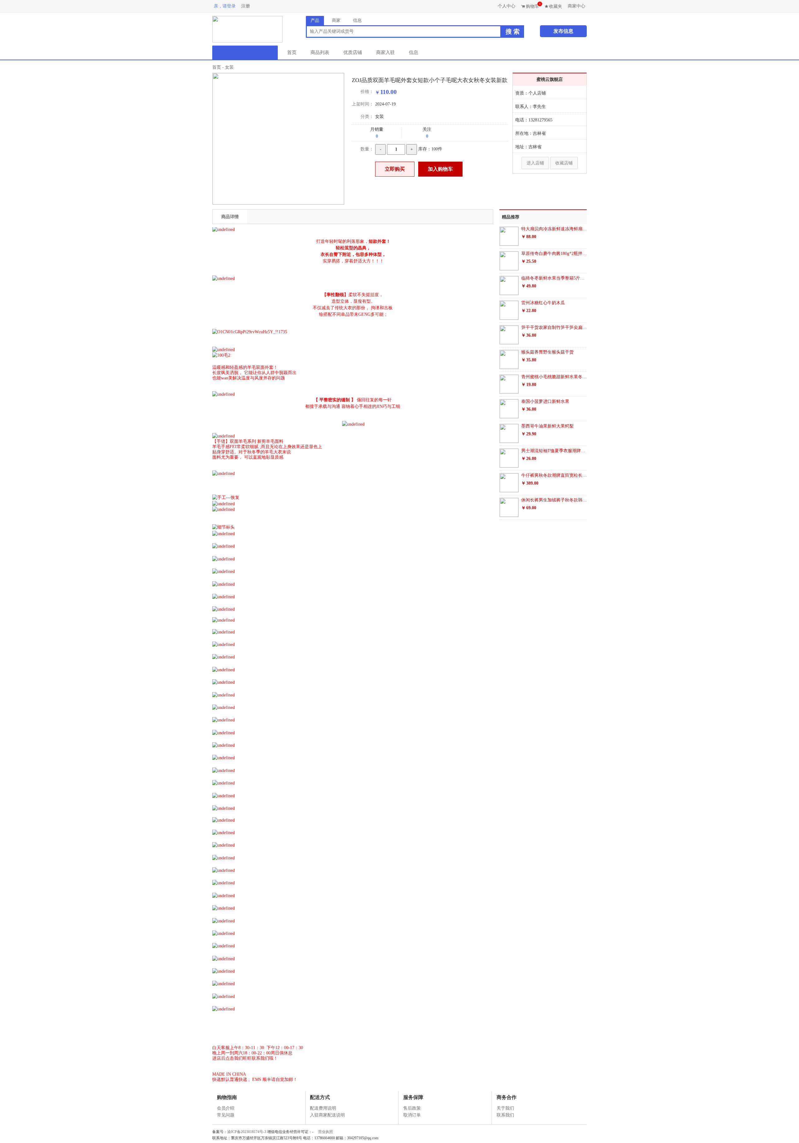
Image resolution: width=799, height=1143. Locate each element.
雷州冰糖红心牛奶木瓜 (543, 302)
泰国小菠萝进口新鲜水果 (545, 401)
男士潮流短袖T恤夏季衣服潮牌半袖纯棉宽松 (554, 450)
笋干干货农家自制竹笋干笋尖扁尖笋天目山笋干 (554, 327)
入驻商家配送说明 (327, 1115)
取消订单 (412, 1115)
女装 (229, 67)
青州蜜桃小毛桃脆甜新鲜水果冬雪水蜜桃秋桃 (554, 376)
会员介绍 (225, 1108)
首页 (292, 52)
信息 (413, 52)
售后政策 (412, 1108)
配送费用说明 (323, 1108)
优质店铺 (352, 52)
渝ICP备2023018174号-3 (246, 1132)
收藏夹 (555, 6)
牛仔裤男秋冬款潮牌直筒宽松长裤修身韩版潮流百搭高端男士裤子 (554, 475)
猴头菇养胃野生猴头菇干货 (547, 352)
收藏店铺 (564, 163)
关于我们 (505, 1108)
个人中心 (506, 6)
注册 (245, 6)
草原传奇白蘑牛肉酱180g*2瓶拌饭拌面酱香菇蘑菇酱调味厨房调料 (554, 253)
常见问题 (225, 1115)
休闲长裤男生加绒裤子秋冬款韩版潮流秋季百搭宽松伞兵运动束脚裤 (554, 500)
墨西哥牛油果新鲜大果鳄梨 (547, 426)
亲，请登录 (225, 6)
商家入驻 (385, 52)
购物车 (533, 5)
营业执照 (325, 1132)
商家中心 (576, 6)
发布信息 (563, 31)
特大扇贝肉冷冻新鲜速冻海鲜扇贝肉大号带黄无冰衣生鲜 (554, 229)
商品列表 (320, 52)
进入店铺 (535, 163)
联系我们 (505, 1115)
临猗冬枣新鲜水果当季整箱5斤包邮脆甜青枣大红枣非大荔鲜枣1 (554, 278)
